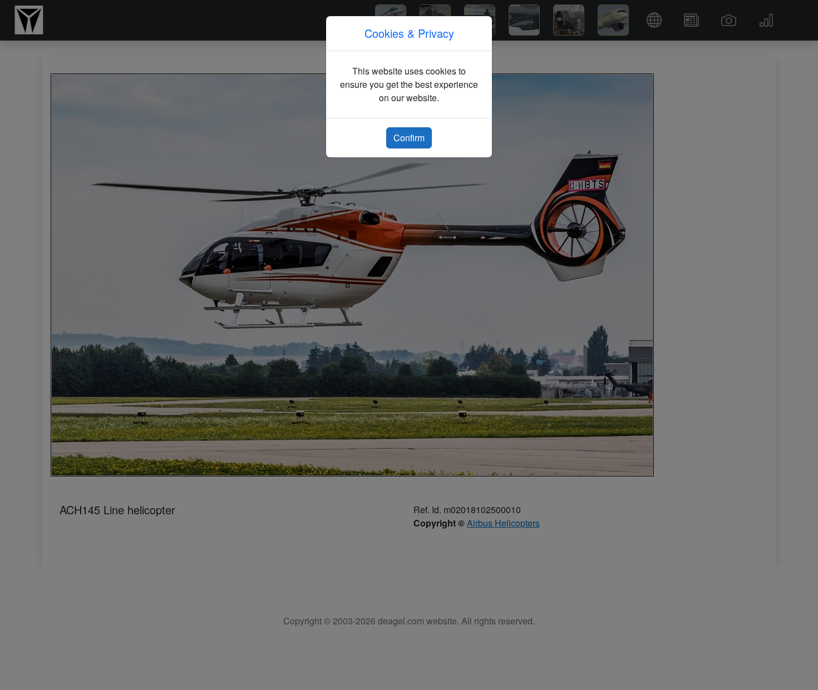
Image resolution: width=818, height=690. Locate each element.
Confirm (409, 137)
